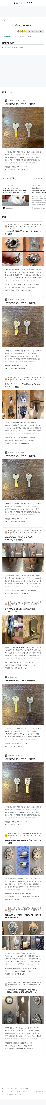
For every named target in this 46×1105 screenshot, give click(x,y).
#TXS (25, 665)
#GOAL (15, 443)
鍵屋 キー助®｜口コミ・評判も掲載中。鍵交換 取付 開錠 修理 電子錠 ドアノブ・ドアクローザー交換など (24, 531)
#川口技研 (19, 1048)
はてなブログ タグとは (9, 1091)
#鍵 (22, 290)
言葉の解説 (8, 36)
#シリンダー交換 (33, 896)
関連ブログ (32, 36)
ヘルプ (19, 1091)
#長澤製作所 (28, 1048)
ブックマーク (8, 185)
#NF (24, 896)
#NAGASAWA (22, 167)
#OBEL (7, 593)
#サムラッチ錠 (21, 1046)
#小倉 (22, 894)
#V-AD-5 (8, 443)
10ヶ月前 (12, 228)
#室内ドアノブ (34, 662)
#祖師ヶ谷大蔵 (10, 437)
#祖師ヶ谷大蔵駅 (22, 437)
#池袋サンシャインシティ (14, 284)
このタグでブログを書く (35, 31)
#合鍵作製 (21, 170)
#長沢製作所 (16, 287)
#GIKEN (30, 1043)
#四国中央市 (17, 968)
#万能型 (18, 665)
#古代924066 (16, 593)
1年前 (22, 299)
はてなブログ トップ (10, 20)
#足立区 (13, 662)
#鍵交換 (32, 437)
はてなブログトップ (37, 1091)
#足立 (7, 662)
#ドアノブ (31, 665)
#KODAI (7, 287)
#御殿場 (16, 1043)
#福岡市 (7, 167)
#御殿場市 (8, 1043)
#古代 (18, 290)
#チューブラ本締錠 (27, 440)
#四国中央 (8, 968)
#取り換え (26, 593)
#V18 (17, 971)
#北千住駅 (15, 590)
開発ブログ (26, 1091)
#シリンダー (26, 287)
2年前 (22, 677)
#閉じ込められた (21, 668)
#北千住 (7, 590)
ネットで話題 (19, 36)
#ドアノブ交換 (22, 662)
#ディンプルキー (11, 170)
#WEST (35, 287)
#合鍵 (20, 746)
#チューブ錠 (9, 971)
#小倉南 (16, 894)
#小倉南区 (8, 894)
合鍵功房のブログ (13, 100)
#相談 (17, 899)
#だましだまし (30, 290)
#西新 (14, 167)
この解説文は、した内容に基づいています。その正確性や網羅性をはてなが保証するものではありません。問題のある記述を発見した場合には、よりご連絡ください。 (12, 47)
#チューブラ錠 (10, 1046)
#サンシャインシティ (31, 284)
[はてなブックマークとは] (16, 178)
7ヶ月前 (23, 100)
